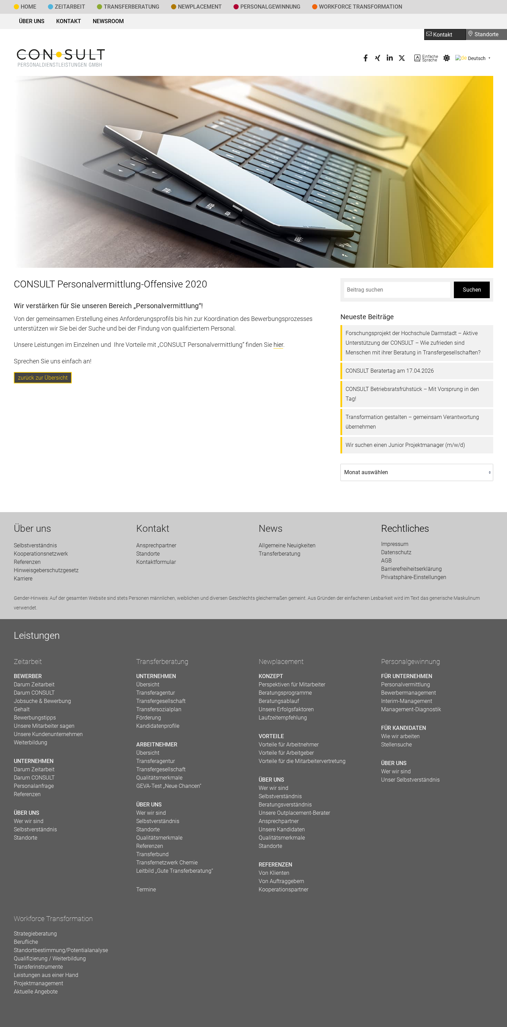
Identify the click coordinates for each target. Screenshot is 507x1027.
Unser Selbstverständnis (410, 779)
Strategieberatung (35, 933)
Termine (146, 889)
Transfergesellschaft (161, 701)
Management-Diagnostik (411, 709)
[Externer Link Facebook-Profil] (365, 59)
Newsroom (108, 21)
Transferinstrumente (38, 967)
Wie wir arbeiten (400, 736)
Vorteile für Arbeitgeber (286, 753)
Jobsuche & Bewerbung (42, 701)
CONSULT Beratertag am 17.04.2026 (390, 371)
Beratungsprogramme (285, 692)
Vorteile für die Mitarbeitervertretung (302, 761)
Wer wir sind (28, 821)
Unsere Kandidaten (282, 829)
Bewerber (28, 676)
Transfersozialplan (158, 709)
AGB (386, 560)
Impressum (394, 544)
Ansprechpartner (156, 545)
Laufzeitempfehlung (283, 717)
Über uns (31, 21)
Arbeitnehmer (156, 744)
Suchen (472, 289)
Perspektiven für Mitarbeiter (292, 684)
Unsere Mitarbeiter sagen (44, 726)
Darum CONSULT (34, 692)
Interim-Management (406, 701)
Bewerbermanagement (408, 692)
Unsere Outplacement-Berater (294, 813)
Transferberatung (162, 661)
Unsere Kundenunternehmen (48, 734)
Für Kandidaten (403, 728)
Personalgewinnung (410, 661)
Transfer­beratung (131, 6)
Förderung (148, 717)
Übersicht (147, 684)
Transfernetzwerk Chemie (167, 862)
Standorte (485, 34)
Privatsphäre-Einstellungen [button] (413, 577)
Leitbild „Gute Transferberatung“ (174, 871)
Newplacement (200, 6)
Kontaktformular (156, 562)
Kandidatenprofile (157, 726)
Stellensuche (396, 744)
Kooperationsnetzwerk (41, 553)
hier (278, 344)
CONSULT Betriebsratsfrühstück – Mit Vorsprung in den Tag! (412, 394)
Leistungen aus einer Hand (46, 975)
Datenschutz (396, 552)
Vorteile (271, 736)
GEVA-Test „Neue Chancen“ (168, 786)
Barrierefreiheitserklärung (411, 569)
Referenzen (27, 562)
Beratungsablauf (279, 701)
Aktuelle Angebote (36, 991)
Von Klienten (274, 873)
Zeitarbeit (70, 6)
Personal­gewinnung (270, 6)
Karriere (23, 578)
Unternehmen (33, 761)
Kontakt (68, 21)
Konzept (271, 676)
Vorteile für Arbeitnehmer (289, 744)
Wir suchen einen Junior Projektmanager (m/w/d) (405, 445)
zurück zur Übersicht (43, 377)
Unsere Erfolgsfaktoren (286, 709)
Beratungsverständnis (285, 804)
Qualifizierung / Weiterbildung (50, 958)
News (270, 528)
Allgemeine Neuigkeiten (287, 545)
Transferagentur (155, 692)
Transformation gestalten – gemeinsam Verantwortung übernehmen (412, 422)
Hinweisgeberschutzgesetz (46, 570)
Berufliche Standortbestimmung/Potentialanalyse (61, 946)
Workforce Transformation (360, 6)
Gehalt (22, 709)
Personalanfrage (34, 786)
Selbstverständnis (35, 545)
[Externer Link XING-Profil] (377, 59)
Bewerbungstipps (35, 717)
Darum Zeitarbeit (34, 684)
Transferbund (152, 854)
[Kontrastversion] (446, 59)
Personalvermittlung (405, 684)
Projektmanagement (38, 983)
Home (28, 6)
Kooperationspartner (283, 889)
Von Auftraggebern (281, 881)
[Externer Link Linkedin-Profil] (389, 59)
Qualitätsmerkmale (159, 777)
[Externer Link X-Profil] (401, 59)
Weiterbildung (30, 742)
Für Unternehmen (406, 676)
